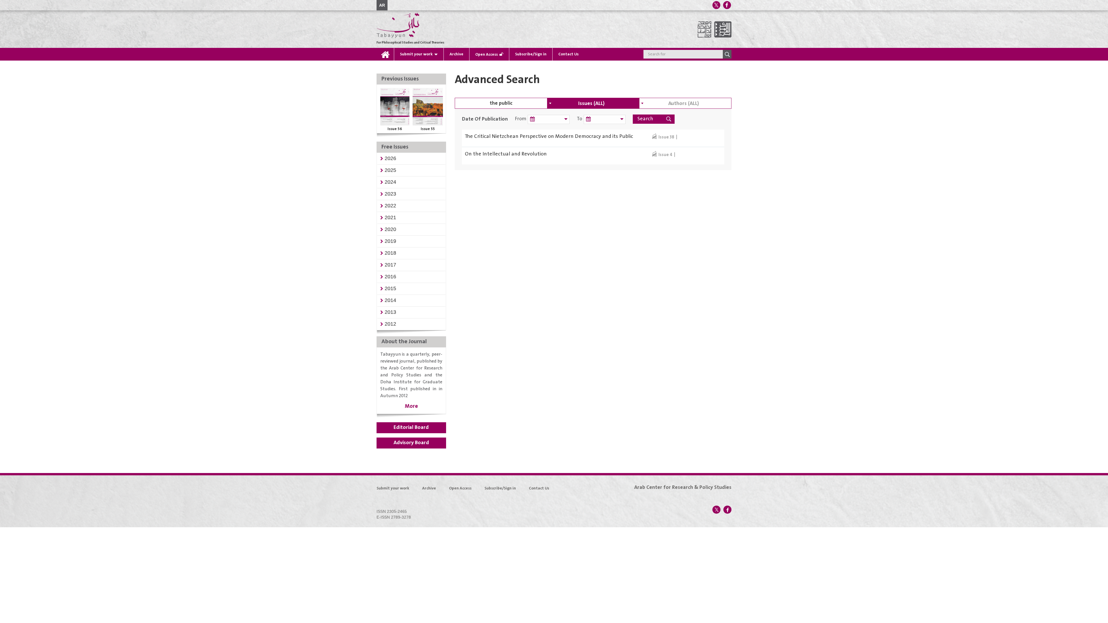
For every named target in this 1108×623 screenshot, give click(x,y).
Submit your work (416, 54)
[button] (390, 158)
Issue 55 (428, 129)
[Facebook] (726, 5)
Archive (456, 54)
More (411, 406)
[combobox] (593, 103)
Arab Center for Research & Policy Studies (682, 487)
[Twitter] (716, 5)
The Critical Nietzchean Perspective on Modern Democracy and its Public (549, 136)
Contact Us (568, 54)
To (579, 119)
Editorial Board (411, 427)
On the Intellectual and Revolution (506, 154)
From (520, 119)
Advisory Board (411, 442)
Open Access (486, 54)
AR (382, 5)
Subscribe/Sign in (530, 54)
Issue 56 (395, 129)
